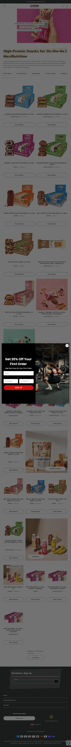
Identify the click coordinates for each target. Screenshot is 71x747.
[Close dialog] (67, 345)
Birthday (22, 377)
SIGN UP (18, 387)
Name (6, 377)
